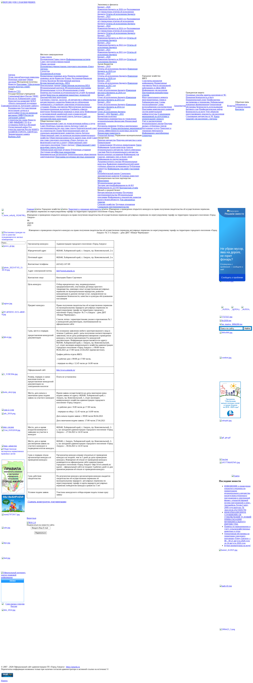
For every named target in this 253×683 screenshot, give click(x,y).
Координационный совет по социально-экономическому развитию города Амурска (64, 131)
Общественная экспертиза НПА (75, 85)
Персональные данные (50, 85)
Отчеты (43, 81)
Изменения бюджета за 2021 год (112, 52)
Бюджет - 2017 (104, 81)
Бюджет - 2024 (104, 26)
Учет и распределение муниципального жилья (153, 122)
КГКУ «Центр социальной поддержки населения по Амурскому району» (23, 103)
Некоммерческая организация (53, 154)
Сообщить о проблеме (232, 277)
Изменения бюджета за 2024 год (112, 28)
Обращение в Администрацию (242, 105)
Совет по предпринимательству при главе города (63, 127)
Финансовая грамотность (109, 133)
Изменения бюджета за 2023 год (112, 38)
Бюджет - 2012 (104, 114)
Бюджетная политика (107, 116)
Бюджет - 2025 (104, 16)
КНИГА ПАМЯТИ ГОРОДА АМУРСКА (23, 130)
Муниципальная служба (73, 90)
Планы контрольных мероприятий (126, 128)
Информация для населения (154, 90)
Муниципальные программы (78, 88)
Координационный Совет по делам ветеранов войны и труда (67, 123)
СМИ (10, 122)
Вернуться (31, 518)
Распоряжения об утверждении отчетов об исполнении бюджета (119, 11)
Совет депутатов (47, 62)
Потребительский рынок (109, 173)
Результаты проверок (107, 126)
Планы (68, 78)
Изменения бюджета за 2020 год (112, 59)
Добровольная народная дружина (55, 150)
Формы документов (59, 107)
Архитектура (180, 106)
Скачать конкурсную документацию (46, 501)
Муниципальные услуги (51, 90)
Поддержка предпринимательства (115, 193)
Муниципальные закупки (109, 183)
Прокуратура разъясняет (19, 101)
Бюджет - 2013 (104, 109)
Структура (45, 71)
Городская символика (29, 77)
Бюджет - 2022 (104, 42)
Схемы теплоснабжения (153, 103)
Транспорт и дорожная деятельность (156, 129)
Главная (4, 106)
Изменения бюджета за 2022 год (112, 45)
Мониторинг (103, 180)
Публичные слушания (81, 150)
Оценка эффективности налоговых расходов (118, 130)
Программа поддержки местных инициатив (75, 157)
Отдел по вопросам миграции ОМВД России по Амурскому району (22, 115)
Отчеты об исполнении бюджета (120, 14)
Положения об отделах (50, 73)
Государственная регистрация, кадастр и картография (22, 110)
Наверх (4, 681)
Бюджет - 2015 (104, 95)
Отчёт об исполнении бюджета (111, 90)
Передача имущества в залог (129, 140)
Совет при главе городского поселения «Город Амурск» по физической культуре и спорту (68, 140)
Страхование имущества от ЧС (200, 116)
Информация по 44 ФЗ (123, 185)
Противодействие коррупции (53, 97)
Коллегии (52, 81)
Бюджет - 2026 (104, 7)
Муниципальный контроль (52, 88)
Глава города (46, 57)
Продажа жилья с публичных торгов (157, 124)
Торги (138, 145)
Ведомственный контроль (68, 81)
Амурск (11, 75)
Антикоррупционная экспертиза (54, 109)
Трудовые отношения (125, 204)
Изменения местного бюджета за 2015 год (117, 98)
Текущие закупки (105, 185)
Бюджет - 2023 (104, 35)
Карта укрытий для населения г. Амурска (202, 117)
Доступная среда (47, 152)
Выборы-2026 (14, 136)
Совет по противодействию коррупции (65, 117)
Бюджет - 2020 (104, 57)
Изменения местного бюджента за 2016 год (117, 91)
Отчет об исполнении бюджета (112, 97)
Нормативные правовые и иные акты (67, 111)
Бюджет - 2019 (104, 66)
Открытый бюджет (106, 135)
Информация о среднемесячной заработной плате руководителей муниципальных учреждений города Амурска (68, 113)
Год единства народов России (20, 128)
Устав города (14, 77)
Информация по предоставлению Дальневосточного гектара (113, 160)
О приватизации (105, 145)
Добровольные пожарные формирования (204, 103)
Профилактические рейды (211, 109)
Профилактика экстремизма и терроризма (203, 101)
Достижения (77, 78)
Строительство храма (17, 120)
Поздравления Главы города (53, 59)
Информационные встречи (78, 59)
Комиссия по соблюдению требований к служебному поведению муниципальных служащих (65, 104)
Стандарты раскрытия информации (152, 82)
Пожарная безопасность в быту (200, 97)
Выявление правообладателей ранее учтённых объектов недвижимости (118, 165)
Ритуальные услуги (151, 128)
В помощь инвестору (129, 176)
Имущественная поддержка (110, 192)
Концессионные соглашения (110, 154)
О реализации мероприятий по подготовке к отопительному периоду (156, 116)
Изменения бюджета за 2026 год (112, 9)
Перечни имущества (107, 140)
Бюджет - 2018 (104, 73)
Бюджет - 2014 (104, 102)
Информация (103, 147)
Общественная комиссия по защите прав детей (70, 138)
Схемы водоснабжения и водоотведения (157, 105)
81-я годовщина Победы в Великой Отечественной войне (22, 124)
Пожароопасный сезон (196, 100)
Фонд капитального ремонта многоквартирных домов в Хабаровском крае (155, 99)
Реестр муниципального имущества (122, 152)
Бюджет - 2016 (104, 88)
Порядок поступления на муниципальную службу (62, 92)
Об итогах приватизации (124, 145)
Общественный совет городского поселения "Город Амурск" (63, 143)
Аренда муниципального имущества (115, 148)
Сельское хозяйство (106, 204)
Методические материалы (80, 107)
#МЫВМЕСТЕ (20, 122)
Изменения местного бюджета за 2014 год (117, 105)
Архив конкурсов (118, 147)
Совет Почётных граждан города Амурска (59, 126)
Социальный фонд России (20, 96)
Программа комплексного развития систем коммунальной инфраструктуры (158, 111)
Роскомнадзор (14, 108)
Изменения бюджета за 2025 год (112, 19)
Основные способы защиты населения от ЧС (206, 95)
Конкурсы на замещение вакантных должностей (68, 95)
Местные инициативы (65, 152)
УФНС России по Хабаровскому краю (23, 97)
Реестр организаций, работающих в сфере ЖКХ (156, 86)
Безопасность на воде (195, 111)
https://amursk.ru (73, 667)
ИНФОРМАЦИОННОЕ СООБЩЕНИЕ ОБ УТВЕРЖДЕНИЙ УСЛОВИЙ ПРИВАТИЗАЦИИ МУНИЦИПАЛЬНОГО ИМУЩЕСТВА (237, 518)
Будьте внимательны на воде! (237, 545)
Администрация (62, 62)
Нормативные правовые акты (53, 76)
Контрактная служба (129, 188)
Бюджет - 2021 (104, 50)
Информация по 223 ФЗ (108, 188)
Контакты (239, 109)
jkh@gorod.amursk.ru (65, 271)
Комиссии (59, 78)
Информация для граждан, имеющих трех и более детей (118, 155)
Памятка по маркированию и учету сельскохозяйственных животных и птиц (237, 528)
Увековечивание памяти (19, 134)
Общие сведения (47, 64)
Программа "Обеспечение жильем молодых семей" (24, 85)
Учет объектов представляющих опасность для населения (205, 112)
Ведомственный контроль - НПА (55, 83)
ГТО (18, 91)
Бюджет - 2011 (117, 114)
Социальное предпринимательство (113, 207)
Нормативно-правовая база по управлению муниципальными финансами (117, 120)
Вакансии (87, 78)
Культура (231, 106)
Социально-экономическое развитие (114, 174)
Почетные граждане (17, 79)
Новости (12, 84)
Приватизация (104, 142)
